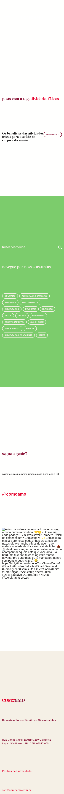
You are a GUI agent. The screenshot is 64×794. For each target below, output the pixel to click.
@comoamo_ (15, 494)
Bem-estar (10, 302)
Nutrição (47, 309)
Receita (22, 316)
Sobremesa (38, 316)
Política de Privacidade (16, 771)
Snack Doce (37, 322)
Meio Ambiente (30, 302)
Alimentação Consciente (18, 335)
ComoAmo (10, 296)
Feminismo (30, 309)
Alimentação (12, 309)
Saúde (42, 335)
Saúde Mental (12, 329)
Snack (8, 316)
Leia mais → (52, 134)
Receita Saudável (14, 322)
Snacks (30, 329)
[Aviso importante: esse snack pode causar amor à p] (32, 558)
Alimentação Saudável (34, 296)
